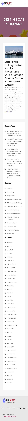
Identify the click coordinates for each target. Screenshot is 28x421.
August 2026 (10, 243)
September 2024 (12, 325)
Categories (10, 408)
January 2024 (11, 354)
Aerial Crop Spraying (13, 210)
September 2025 (12, 282)
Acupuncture (10, 195)
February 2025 (11, 307)
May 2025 (10, 296)
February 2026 (11, 264)
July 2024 (9, 332)
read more (8, 112)
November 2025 (11, 275)
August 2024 (10, 329)
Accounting (10, 192)
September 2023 (12, 368)
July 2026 (9, 246)
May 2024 (10, 339)
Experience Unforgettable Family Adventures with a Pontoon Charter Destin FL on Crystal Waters (14, 73)
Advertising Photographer (14, 206)
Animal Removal (11, 226)
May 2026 (10, 253)
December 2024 (11, 314)
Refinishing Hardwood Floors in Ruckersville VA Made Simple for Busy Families (15, 133)
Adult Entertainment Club (14, 199)
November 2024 (11, 318)
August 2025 (10, 286)
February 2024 (11, 350)
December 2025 (11, 271)
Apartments (10, 233)
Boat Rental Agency (11, 89)
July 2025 (9, 289)
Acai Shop (10, 188)
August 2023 (10, 372)
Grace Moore (11, 87)
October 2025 (11, 278)
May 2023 (10, 383)
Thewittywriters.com (9, 416)
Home (3, 408)
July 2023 (9, 375)
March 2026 (10, 260)
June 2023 (10, 379)
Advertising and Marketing (14, 203)
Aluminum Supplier (12, 223)
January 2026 (11, 268)
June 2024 (10, 336)
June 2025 (10, 293)
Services (19, 408)
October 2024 (11, 322)
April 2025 (10, 300)
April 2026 (10, 257)
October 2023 (11, 365)
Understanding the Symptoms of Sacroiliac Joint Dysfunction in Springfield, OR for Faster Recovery (14, 173)
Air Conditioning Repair (13, 213)
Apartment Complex (13, 230)
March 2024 (10, 347)
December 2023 (11, 357)
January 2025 (11, 311)
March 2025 (10, 304)
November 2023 (11, 361)
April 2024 (10, 343)
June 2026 (10, 250)
